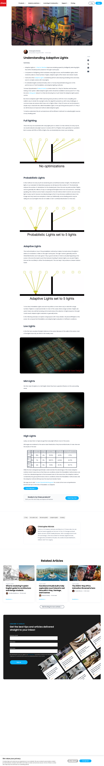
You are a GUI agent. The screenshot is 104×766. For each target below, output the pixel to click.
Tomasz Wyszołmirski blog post (44, 482)
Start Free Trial (72, 498)
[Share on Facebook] (88, 60)
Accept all (85, 760)
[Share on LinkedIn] (88, 68)
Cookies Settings (73, 760)
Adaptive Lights (39, 77)
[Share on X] (88, 64)
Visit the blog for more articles (51, 606)
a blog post (32, 93)
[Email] (88, 71)
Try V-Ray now (30, 488)
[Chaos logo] (3, 3)
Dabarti (40, 88)
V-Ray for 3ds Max (41, 67)
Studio (44, 88)
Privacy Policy (31, 654)
